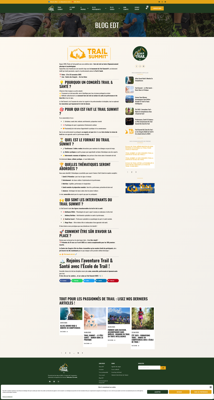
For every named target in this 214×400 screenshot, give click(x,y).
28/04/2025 (111, 327)
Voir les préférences (201, 392)
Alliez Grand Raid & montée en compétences (144, 79)
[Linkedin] (165, 2)
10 (78, 353)
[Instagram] (162, 2)
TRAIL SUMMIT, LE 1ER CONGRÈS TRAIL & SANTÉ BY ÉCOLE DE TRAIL (139, 158)
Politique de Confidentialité (7, 396)
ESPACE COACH (137, 8)
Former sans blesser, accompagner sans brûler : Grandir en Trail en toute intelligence (143, 100)
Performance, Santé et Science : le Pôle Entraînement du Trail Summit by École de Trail (144, 121)
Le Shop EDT (72, 8)
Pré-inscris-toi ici (69, 254)
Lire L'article (63, 331)
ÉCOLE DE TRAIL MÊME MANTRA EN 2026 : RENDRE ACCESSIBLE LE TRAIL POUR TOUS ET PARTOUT (139, 148)
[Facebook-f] (136, 66)
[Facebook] (159, 2)
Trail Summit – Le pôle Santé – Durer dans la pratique (144, 89)
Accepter (157, 392)
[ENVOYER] (163, 368)
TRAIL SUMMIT (60, 8)
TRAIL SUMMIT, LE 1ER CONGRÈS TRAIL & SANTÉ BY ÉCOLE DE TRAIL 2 (139, 153)
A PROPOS (83, 8)
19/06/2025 (87, 332)
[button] (210, 387)
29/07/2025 (63, 323)
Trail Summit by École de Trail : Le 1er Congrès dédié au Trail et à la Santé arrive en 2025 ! (144, 132)
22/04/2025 (135, 332)
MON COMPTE (126, 8)
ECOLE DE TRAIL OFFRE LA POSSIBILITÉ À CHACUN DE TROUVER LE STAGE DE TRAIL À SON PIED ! (139, 164)
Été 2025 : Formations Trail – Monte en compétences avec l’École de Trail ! (143, 111)
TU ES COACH (112, 8)
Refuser (179, 392)
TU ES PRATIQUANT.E (96, 8)
